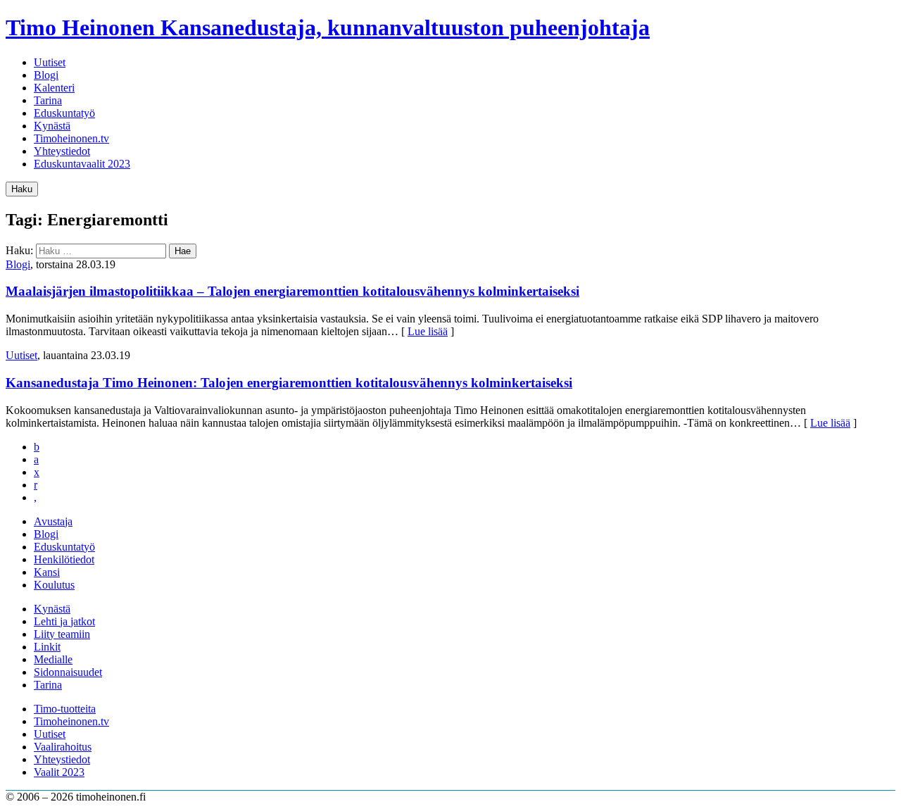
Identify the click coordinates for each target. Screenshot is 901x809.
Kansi (47, 572)
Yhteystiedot (62, 151)
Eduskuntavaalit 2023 (82, 164)
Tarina (48, 100)
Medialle (53, 659)
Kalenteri (54, 88)
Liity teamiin (62, 634)
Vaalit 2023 (59, 772)
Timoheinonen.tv (71, 138)
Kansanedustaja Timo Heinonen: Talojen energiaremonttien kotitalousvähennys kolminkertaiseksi (289, 382)
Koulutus (54, 585)
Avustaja (53, 521)
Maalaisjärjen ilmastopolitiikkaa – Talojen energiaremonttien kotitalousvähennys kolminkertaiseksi (292, 291)
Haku (21, 189)
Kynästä (52, 126)
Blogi (46, 75)
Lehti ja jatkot (64, 621)
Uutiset (49, 62)
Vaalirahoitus (63, 747)
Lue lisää (428, 331)
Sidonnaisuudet (68, 672)
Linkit (47, 647)
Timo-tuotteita (65, 709)
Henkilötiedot (64, 559)
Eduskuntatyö (64, 113)
